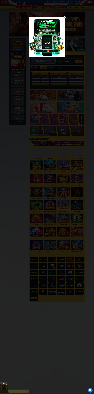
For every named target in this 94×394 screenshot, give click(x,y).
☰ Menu (4, 383)
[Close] (65, 17)
